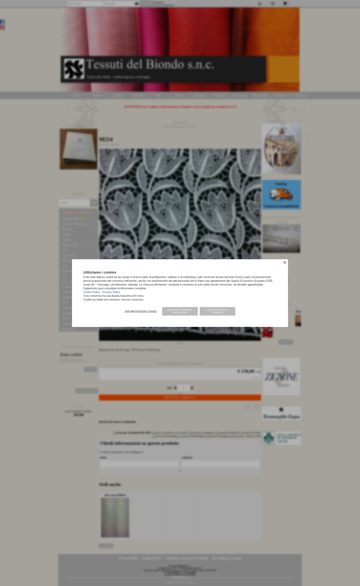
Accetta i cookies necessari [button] (180, 311)
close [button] (285, 262)
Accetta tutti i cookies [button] (217, 311)
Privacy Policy (111, 292)
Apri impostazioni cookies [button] (141, 311)
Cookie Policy (91, 292)
